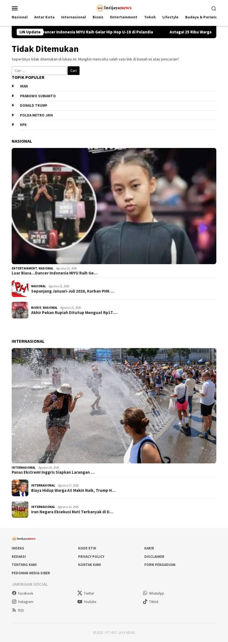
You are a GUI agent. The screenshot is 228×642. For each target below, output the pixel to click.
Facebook (25, 593)
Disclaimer (154, 556)
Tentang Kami (24, 564)
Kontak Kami (89, 564)
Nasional (46, 268)
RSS (21, 610)
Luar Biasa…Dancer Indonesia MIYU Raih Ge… (55, 273)
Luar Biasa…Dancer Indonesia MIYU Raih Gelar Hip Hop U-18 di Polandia (68, 32)
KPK (23, 124)
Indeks (18, 548)
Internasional (24, 468)
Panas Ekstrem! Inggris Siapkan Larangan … (53, 472)
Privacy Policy (91, 556)
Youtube (90, 601)
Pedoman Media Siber (31, 573)
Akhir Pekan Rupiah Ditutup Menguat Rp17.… (74, 312)
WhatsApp (156, 593)
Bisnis (36, 308)
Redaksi (19, 556)
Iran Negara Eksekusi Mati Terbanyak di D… (72, 511)
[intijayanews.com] (114, 7)
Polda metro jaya (36, 115)
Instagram (25, 601)
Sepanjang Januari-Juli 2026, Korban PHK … (72, 291)
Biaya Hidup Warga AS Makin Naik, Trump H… (73, 490)
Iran (24, 86)
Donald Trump (33, 105)
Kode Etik (87, 548)
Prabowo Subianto (38, 96)
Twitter (89, 593)
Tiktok (153, 601)
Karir (149, 548)
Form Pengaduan (159, 564)
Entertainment (24, 268)
